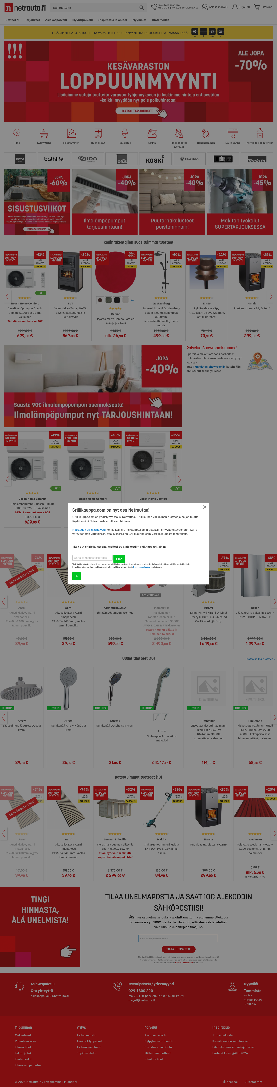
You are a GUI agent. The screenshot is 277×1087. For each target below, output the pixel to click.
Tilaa (119, 559)
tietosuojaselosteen (142, 567)
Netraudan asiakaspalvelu (89, 529)
